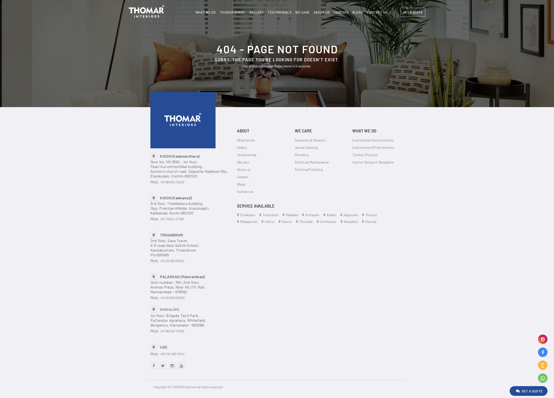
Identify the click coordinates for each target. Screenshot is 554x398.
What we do (205, 12)
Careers (341, 12)
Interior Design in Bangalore (373, 162)
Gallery (256, 12)
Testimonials (279, 12)
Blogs (357, 12)
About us (322, 12)
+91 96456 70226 (172, 182)
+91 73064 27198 (172, 219)
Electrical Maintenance (312, 162)
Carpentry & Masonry (310, 140)
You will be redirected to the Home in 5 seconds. (277, 66)
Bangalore (351, 222)
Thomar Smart (232, 12)
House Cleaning (306, 147)
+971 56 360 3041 (172, 354)
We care (302, 12)
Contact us (377, 12)
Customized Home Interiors (373, 140)
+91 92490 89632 (172, 261)
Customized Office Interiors (373, 147)
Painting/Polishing (309, 169)
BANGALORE (169, 309)
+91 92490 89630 (172, 298)
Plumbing (302, 155)
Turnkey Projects (365, 155)
